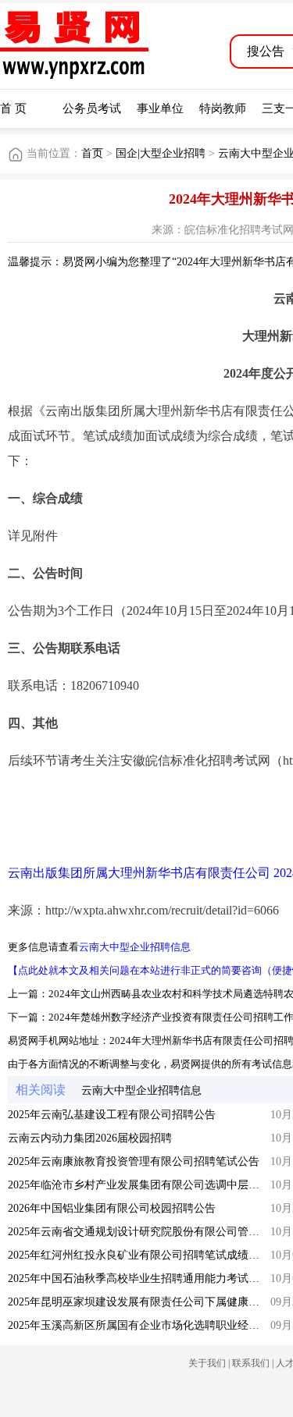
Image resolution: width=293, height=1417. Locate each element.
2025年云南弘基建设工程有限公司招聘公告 (112, 1114)
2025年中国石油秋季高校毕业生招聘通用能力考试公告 (139, 1278)
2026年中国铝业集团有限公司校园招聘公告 (112, 1208)
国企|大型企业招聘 (160, 153)
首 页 (13, 108)
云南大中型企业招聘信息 (135, 947)
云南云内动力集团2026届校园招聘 (90, 1138)
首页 (92, 153)
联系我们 (251, 1363)
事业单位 (160, 108)
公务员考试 (92, 108)
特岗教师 (222, 108)
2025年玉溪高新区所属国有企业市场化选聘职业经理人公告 (150, 1325)
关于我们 (207, 1363)
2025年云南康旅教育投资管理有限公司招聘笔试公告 (133, 1161)
